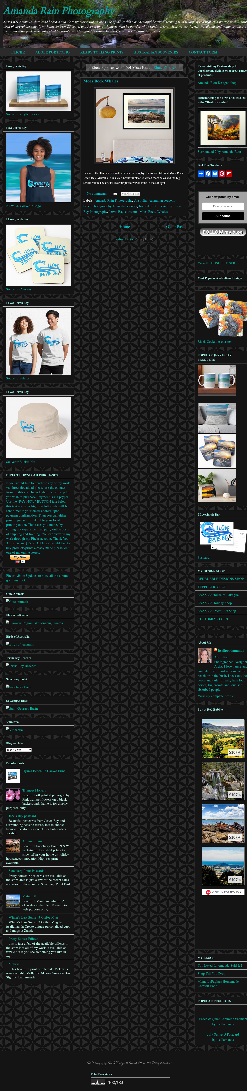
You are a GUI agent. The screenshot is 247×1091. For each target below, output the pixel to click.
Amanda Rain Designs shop (217, 82)
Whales (162, 211)
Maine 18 (29, 896)
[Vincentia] (14, 729)
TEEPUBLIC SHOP (212, 586)
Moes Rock (147, 211)
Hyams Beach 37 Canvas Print (43, 770)
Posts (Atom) (144, 239)
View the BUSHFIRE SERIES (219, 262)
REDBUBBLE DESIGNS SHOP (221, 578)
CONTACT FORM (203, 52)
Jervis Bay (165, 206)
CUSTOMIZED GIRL (213, 618)
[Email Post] (115, 193)
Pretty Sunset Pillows (23, 938)
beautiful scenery (125, 206)
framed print (147, 206)
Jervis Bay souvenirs (123, 211)
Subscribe (223, 216)
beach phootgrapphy (97, 206)
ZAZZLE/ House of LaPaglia (218, 594)
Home (125, 226)
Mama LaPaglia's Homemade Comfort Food (218, 983)
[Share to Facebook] (134, 194)
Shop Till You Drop (211, 973)
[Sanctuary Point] (18, 687)
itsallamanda (225, 1023)
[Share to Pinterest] (138, 194)
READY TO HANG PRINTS (102, 52)
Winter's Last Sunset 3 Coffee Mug (33, 917)
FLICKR (18, 52)
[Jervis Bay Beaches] (21, 665)
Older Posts (175, 226)
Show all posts (165, 67)
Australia (140, 200)
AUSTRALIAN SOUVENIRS (156, 52)
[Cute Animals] (17, 601)
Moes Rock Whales (100, 81)
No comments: (97, 193)
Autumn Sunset (33, 841)
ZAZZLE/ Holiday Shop (215, 602)
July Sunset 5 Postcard (223, 1034)
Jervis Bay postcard (22, 815)
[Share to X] (130, 194)
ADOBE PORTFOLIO (53, 52)
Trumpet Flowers (34, 790)
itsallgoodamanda (231, 650)
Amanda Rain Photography (58, 10)
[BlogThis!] (127, 194)
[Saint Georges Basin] (22, 708)
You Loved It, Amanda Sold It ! (220, 965)
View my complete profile (216, 695)
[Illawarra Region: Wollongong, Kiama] (34, 622)
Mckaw (14, 963)
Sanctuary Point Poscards (26, 870)
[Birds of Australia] (20, 644)
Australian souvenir (162, 200)
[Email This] (123, 194)
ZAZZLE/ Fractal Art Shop (217, 610)
